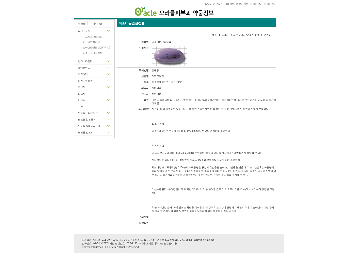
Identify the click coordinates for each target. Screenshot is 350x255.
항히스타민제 (85, 61)
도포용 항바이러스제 (89, 126)
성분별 (81, 23)
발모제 (81, 93)
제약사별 (97, 23)
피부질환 (218, 3)
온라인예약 (270, 3)
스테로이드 (84, 67)
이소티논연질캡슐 (92, 36)
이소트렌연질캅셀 (92, 53)
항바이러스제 (85, 80)
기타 (80, 106)
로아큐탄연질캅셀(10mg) (96, 47)
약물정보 (229, 3)
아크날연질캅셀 (91, 42)
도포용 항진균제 (87, 119)
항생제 (81, 87)
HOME (207, 3)
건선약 (81, 100)
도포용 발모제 (85, 132)
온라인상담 (256, 3)
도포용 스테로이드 (88, 113)
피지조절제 (84, 31)
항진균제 (83, 74)
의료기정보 (242, 3)
